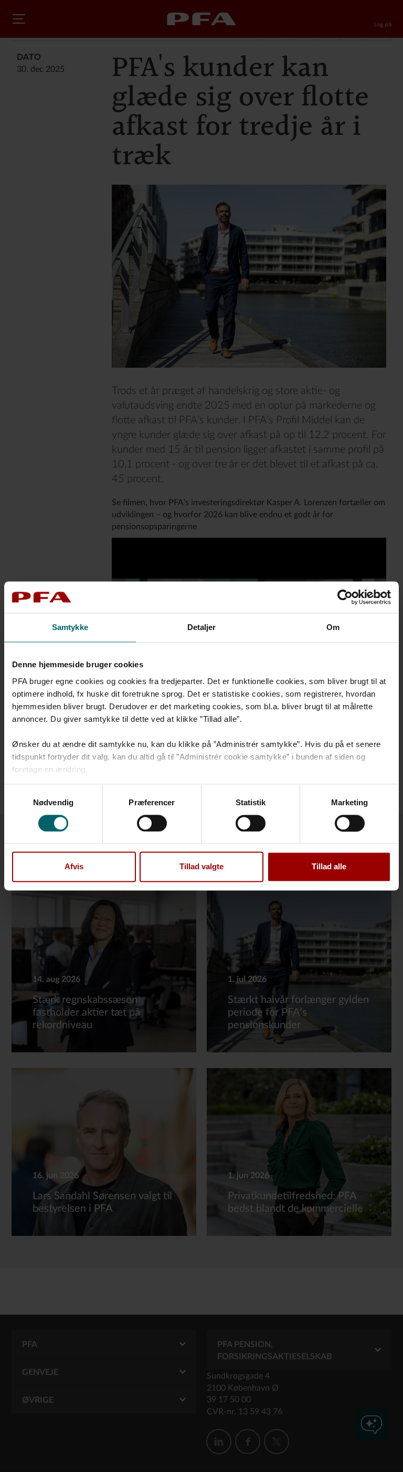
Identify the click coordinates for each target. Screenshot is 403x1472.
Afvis (74, 866)
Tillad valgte (201, 866)
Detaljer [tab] (201, 627)
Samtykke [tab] (70, 627)
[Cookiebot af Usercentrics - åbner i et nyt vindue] (345, 597)
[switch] (152, 823)
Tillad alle (329, 866)
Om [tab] (333, 627)
